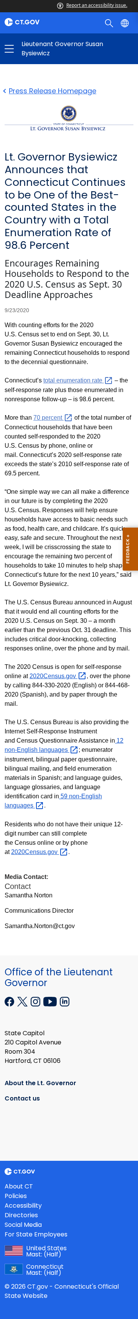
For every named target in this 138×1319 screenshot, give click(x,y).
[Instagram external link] (36, 1001)
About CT (19, 1186)
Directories (21, 1215)
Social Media (23, 1224)
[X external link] (23, 1001)
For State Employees (36, 1234)
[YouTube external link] (50, 1001)
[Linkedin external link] (64, 1001)
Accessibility (23, 1205)
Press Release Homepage (52, 91)
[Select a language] (125, 22)
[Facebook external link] (10, 1001)
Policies (16, 1196)
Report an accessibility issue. (96, 5)
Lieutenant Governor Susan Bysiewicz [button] (39, 49)
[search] (110, 22)
